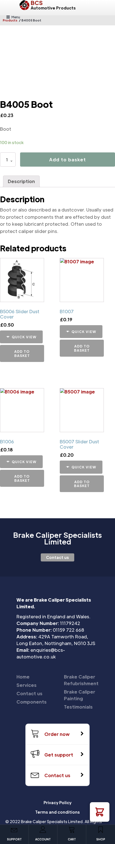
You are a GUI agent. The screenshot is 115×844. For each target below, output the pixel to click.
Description (21, 181)
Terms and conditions (57, 811)
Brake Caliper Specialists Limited (57, 538)
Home (23, 677)
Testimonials (78, 707)
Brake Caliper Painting (79, 695)
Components (31, 702)
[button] (99, 812)
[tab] (21, 181)
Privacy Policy (57, 802)
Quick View (24, 337)
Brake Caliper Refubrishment (81, 680)
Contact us (57, 557)
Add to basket (67, 159)
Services (26, 685)
